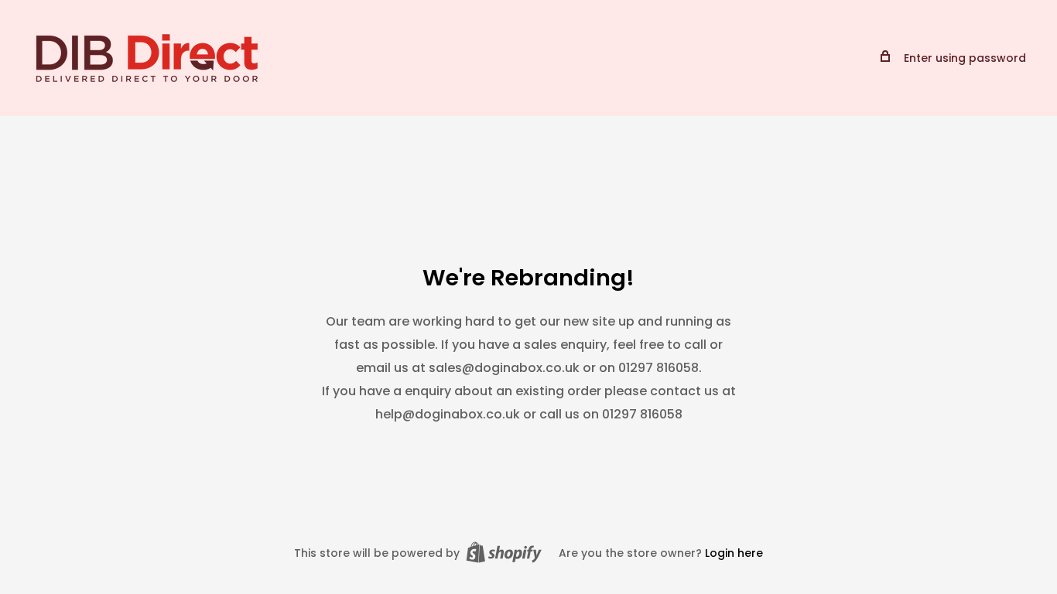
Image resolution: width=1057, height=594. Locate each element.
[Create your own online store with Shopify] (504, 552)
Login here (734, 553)
